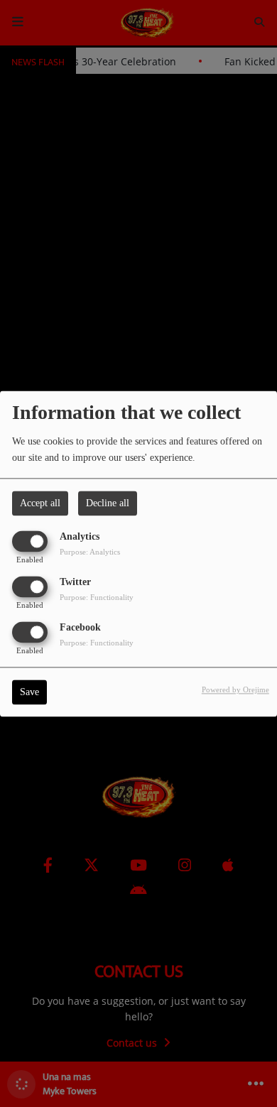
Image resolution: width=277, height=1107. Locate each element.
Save (29, 692)
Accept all (40, 503)
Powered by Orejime (235, 689)
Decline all (107, 503)
